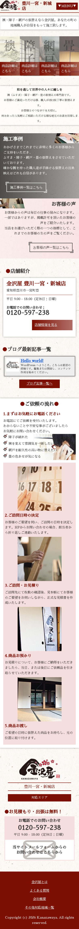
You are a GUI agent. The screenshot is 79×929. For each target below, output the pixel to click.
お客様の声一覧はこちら (51, 247)
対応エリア (39, 797)
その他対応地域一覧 (39, 907)
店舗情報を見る (46, 325)
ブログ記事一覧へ (39, 383)
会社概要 (39, 899)
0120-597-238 (39, 827)
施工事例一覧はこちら (26, 187)
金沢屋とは (39, 882)
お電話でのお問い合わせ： (27, 311)
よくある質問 (39, 890)
